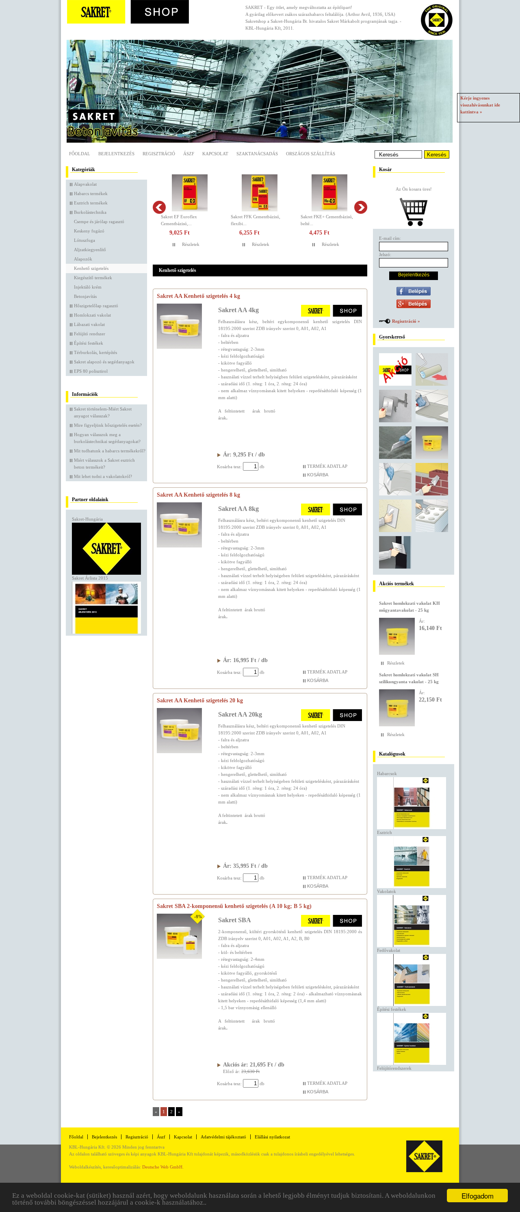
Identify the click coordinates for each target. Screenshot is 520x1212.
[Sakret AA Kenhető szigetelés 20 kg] (179, 751)
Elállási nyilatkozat (272, 1136)
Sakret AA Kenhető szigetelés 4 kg (198, 296)
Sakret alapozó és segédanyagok (104, 361)
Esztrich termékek (91, 202)
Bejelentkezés (116, 153)
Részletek (190, 244)
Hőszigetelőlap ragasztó (96, 305)
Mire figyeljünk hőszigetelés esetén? (108, 425)
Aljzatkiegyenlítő (90, 249)
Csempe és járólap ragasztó (99, 221)
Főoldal (79, 153)
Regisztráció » (406, 321)
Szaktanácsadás (257, 153)
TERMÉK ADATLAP (327, 466)
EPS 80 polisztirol (91, 371)
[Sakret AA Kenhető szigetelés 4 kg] (179, 347)
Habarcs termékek (91, 193)
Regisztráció (159, 153)
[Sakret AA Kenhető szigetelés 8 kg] (179, 545)
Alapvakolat (85, 184)
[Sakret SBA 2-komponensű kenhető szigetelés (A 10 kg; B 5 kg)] (179, 957)
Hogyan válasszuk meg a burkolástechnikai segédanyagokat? (107, 438)
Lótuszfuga (84, 240)
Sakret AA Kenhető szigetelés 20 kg (200, 700)
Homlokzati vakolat (92, 315)
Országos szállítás (310, 153)
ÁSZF (188, 153)
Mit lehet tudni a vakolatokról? (103, 476)
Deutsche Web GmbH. (163, 1166)
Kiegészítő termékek (93, 277)
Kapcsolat (215, 153)
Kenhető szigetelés (91, 268)
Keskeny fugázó (89, 230)
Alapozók (83, 258)
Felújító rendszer (89, 333)
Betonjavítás (85, 296)
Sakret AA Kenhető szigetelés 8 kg (198, 495)
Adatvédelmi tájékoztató (223, 1136)
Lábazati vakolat (89, 324)
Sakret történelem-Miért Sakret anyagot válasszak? (103, 412)
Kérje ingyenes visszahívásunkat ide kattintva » (480, 105)
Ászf (161, 1136)
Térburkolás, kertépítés (95, 352)
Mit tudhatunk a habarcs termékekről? (109, 450)
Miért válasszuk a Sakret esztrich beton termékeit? (104, 463)
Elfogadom (478, 1195)
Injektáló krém (88, 287)
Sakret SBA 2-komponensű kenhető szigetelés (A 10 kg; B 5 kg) (234, 906)
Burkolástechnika (90, 212)
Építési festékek (88, 343)
